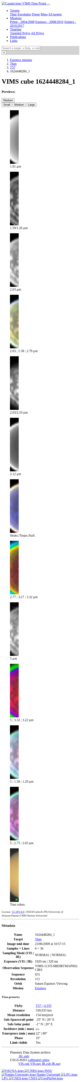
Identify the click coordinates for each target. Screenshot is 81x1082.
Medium (8, 100)
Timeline (15, 29)
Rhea (44, 14)
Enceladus (24, 14)
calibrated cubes (38, 1060)
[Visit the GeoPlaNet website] (50, 1078)
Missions (16, 18)
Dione (36, 14)
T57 (12, 67)
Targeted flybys (20, 33)
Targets (15, 10)
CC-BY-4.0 (18, 911)
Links (13, 40)
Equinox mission (21, 60)
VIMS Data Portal (34, 3)
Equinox (40, 988)
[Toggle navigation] (48, 4)
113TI (47, 1006)
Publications (18, 37)
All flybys (37, 33)
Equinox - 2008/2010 (49, 22)
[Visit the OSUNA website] (13, 1071)
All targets (55, 14)
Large (31, 104)
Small (6, 104)
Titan (13, 14)
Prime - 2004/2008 (22, 22)
